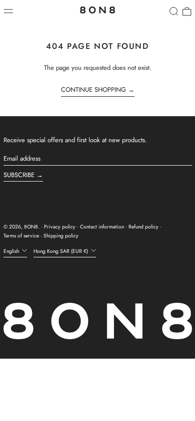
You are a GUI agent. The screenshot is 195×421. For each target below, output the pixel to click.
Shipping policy (61, 235)
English (12, 251)
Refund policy (143, 226)
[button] (174, 11)
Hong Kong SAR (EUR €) (62, 251)
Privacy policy (60, 226)
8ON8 (31, 226)
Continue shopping (93, 89)
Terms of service (21, 235)
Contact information (102, 226)
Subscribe (19, 175)
